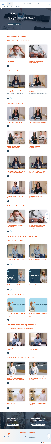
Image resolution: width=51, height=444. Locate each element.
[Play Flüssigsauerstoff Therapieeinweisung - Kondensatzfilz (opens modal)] (38, 251)
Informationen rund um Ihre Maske (37, 424)
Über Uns (38, 3)
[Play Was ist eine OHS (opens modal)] (16, 394)
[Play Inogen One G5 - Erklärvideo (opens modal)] (38, 276)
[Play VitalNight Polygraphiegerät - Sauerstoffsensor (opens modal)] (38, 137)
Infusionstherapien (20, 3)
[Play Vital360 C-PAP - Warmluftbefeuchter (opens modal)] (38, 114)
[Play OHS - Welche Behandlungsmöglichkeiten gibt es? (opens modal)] (38, 394)
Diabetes (15, 3)
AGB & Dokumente (25, 442)
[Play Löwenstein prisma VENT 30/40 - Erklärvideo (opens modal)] (16, 339)
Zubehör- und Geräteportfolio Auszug (14, 24)
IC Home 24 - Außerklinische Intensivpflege (27, 3)
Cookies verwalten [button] (44, 442)
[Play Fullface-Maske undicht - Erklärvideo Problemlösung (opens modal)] (16, 51)
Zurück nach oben (49, 437)
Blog (44, 3)
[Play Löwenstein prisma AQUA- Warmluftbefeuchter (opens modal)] (38, 339)
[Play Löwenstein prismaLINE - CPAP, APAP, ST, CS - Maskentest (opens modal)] (16, 81)
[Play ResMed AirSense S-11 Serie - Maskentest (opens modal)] (38, 81)
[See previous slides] (8, 66)
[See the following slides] (11, 66)
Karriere (41, 3)
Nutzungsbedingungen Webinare (33, 437)
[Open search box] (49, 4)
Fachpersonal (34, 3)
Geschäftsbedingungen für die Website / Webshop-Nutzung (36, 436)
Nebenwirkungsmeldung (23, 436)
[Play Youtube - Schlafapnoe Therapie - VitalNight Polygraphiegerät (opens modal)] (16, 137)
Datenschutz (34, 442)
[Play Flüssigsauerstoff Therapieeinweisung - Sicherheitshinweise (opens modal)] (16, 251)
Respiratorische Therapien (10, 3)
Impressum (38, 442)
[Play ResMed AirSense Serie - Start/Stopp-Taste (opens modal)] (16, 188)
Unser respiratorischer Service (12, 424)
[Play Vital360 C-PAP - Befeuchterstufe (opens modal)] (16, 114)
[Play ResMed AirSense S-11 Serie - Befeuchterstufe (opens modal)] (38, 188)
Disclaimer (30, 442)
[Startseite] (3, 3)
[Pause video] (1, 8)
